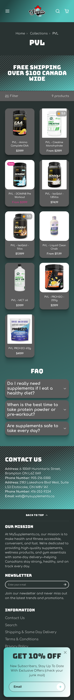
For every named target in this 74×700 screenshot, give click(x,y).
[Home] (37, 11)
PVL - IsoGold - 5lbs (19, 234)
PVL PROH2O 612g (19, 336)
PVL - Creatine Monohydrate (54, 131)
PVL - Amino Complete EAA (19, 131)
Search (11, 625)
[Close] (65, 652)
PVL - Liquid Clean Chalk (54, 234)
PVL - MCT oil (19, 286)
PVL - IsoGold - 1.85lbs (54, 183)
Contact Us (15, 618)
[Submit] (60, 686)
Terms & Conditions (21, 639)
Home (20, 33)
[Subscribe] (65, 585)
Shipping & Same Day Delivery (30, 632)
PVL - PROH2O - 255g (54, 286)
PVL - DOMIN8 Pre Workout (19, 183)
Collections (39, 33)
